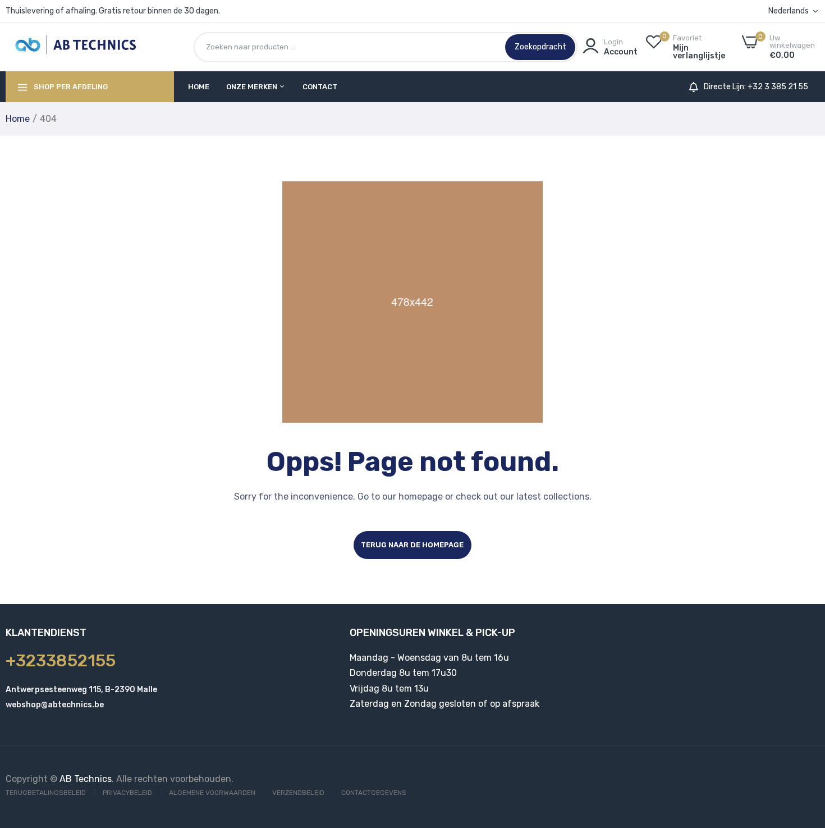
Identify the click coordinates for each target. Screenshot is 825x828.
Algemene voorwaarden (212, 793)
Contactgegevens (373, 793)
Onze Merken (252, 87)
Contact (319, 87)
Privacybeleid (127, 793)
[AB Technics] (76, 47)
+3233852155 (61, 661)
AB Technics (85, 779)
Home (198, 87)
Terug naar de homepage (412, 545)
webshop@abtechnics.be (55, 705)
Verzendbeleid (298, 793)
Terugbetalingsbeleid (46, 793)
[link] (803, 747)
